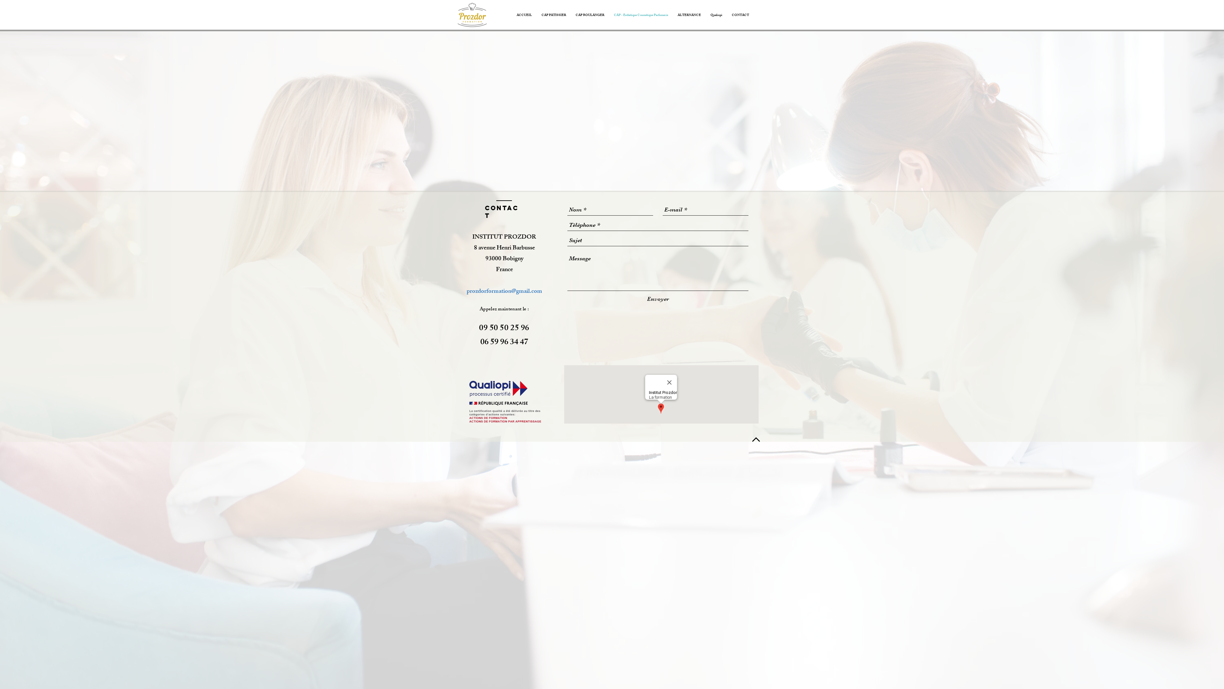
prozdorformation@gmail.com (504, 291)
